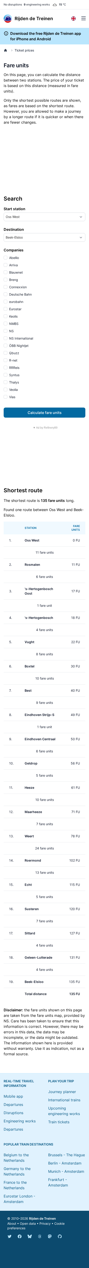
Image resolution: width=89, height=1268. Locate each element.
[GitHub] (60, 1236)
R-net (12, 360)
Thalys (13, 382)
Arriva (13, 265)
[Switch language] (73, 18)
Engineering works (20, 1121)
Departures (13, 1104)
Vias (11, 397)
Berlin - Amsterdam (64, 1163)
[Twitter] (9, 1236)
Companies (14, 250)
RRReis (13, 368)
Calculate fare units (45, 412)
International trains (64, 1100)
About (11, 1223)
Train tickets (58, 1122)
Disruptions (13, 1112)
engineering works (37, 4)
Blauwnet (15, 272)
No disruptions (13, 4)
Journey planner (62, 1091)
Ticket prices (24, 50)
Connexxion (17, 287)
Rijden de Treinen (42, 1218)
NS (11, 331)
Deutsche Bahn (20, 294)
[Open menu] (83, 18)
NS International (20, 338)
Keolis (13, 316)
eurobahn (15, 302)
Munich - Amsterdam (66, 1171)
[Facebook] (19, 1236)
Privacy (45, 1223)
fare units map (49, 1015)
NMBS (13, 324)
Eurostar (14, 309)
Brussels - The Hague (66, 1155)
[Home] (6, 50)
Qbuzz (13, 353)
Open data (28, 1223)
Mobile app (13, 1096)
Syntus (13, 375)
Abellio (13, 258)
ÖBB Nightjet (18, 346)
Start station (14, 209)
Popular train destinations (28, 1144)
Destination (14, 229)
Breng (13, 280)
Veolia (13, 390)
